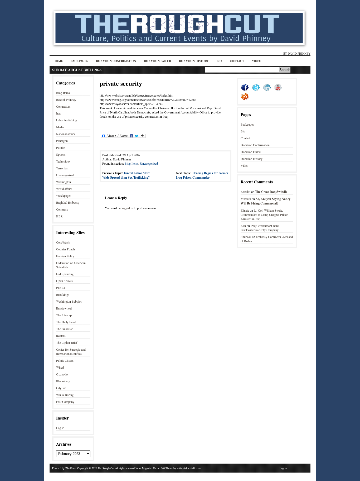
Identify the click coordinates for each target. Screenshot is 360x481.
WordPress (70, 468)
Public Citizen (65, 360)
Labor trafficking (66, 120)
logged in (127, 208)
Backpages (79, 61)
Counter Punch (65, 249)
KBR (59, 216)
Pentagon (62, 141)
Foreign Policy (65, 256)
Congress (62, 209)
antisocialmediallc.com (189, 468)
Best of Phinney (66, 99)
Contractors (63, 106)
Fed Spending (65, 274)
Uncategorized (65, 175)
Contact (237, 61)
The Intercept (64, 315)
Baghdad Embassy (67, 202)
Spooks (61, 154)
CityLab (61, 388)
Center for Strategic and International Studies (71, 351)
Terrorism (62, 168)
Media (60, 127)
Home (58, 61)
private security (121, 83)
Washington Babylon (69, 301)
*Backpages (63, 195)
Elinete (245, 210)
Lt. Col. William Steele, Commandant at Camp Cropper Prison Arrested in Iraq (264, 214)
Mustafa (246, 199)
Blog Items (63, 93)
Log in (60, 428)
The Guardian (64, 329)
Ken (243, 225)
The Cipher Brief (66, 342)
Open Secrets (64, 281)
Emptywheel (64, 308)
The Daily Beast (66, 322)
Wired (60, 367)
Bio (219, 61)
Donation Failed (157, 61)
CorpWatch (63, 242)
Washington (63, 182)
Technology (63, 161)
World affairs (64, 189)
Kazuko (245, 191)
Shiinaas (246, 237)
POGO (60, 287)
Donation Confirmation (116, 61)
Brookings (62, 294)
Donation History (194, 61)
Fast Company (65, 401)
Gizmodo (62, 374)
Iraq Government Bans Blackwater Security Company (260, 227)
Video (256, 61)
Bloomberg (63, 381)
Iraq (58, 113)
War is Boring (65, 395)
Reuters (61, 336)
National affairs (65, 134)
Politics (60, 147)
